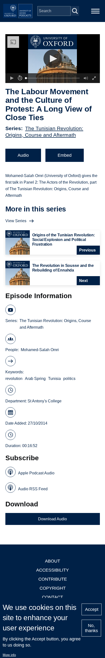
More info (9, 655)
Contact (52, 597)
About (52, 561)
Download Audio (52, 519)
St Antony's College (45, 401)
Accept (91, 609)
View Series (15, 221)
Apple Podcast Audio (36, 473)
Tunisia (54, 378)
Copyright (53, 588)
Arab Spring (35, 378)
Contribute (52, 579)
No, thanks (91, 628)
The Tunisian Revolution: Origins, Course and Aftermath (55, 324)
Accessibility (52, 570)
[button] (52, 59)
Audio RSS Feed (33, 489)
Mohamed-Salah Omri (40, 350)
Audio (23, 155)
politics (69, 378)
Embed (65, 155)
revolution (13, 378)
